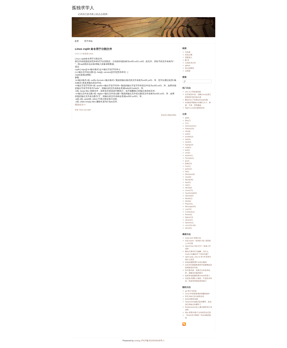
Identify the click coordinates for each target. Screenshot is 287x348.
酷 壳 (187, 60)
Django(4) (189, 145)
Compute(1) (190, 212)
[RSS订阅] (184, 325)
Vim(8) (187, 131)
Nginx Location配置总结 (194, 108)
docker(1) (189, 155)
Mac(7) (188, 121)
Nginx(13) (189, 217)
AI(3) (187, 172)
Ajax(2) (188, 182)
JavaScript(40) (191, 193)
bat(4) (187, 150)
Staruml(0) (189, 196)
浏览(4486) (171, 115)
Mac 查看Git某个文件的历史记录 (198, 312)
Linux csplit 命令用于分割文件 (93, 48)
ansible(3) (189, 137)
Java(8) (188, 177)
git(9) (187, 118)
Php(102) (189, 204)
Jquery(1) (189, 220)
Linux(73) (189, 190)
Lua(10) (188, 209)
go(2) (187, 161)
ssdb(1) (188, 147)
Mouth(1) (188, 198)
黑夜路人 (188, 57)
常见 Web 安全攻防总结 (194, 296)
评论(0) (164, 115)
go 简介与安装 (191, 291)
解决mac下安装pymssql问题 (196, 100)
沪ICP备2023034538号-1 (152, 340)
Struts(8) (188, 188)
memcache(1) (190, 126)
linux (81, 110)
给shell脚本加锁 (191, 299)
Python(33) (189, 129)
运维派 (187, 71)
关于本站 (88, 41)
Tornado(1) (189, 158)
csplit (89, 110)
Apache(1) (189, 223)
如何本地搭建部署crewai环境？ (197, 276)
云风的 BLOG (190, 63)
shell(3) (188, 142)
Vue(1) (188, 166)
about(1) (188, 228)
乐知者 (187, 52)
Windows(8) (190, 174)
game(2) (188, 169)
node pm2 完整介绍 (193, 238)
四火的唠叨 (189, 68)
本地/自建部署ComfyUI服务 (196, 262)
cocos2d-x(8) (190, 225)
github (187, 65)
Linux (91, 54)
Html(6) (188, 201)
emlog (137, 340)
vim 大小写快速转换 (193, 92)
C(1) (187, 123)
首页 (77, 41)
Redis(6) (188, 215)
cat (85, 110)
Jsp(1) (187, 185)
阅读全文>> (80, 104)
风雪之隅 (188, 55)
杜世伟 (85, 54)
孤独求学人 (83, 7)
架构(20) (188, 164)
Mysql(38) (189, 180)
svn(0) (187, 153)
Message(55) (190, 206)
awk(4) (188, 139)
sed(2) (187, 134)
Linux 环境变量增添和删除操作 (197, 294)
